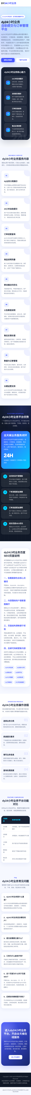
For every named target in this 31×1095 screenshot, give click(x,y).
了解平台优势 (23, 60)
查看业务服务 (8, 60)
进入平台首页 (15, 1057)
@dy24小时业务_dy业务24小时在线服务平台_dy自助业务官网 (15, 1090)
